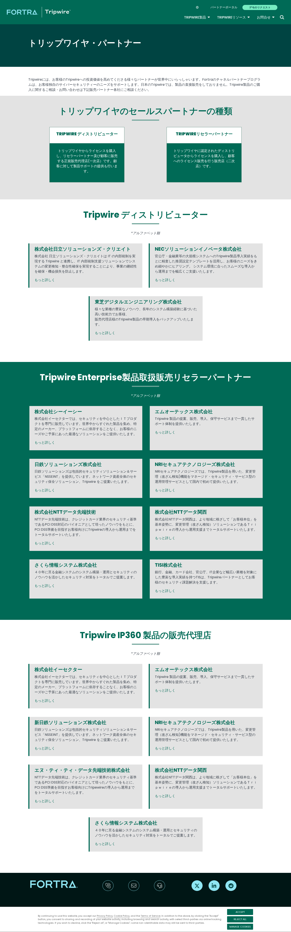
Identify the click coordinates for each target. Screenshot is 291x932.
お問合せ (266, 17)
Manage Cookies (240, 926)
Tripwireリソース (233, 17)
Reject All (240, 919)
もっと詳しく (45, 279)
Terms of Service (150, 916)
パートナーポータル (223, 7)
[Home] (39, 12)
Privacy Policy (105, 916)
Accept (240, 912)
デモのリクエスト (260, 7)
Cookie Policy (122, 916)
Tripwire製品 (197, 17)
